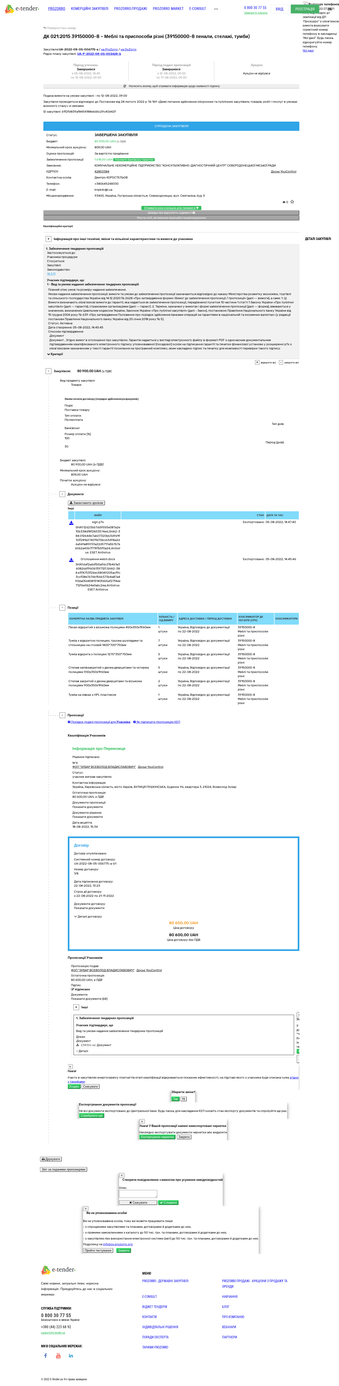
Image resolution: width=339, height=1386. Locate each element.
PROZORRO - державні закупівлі (165, 1281)
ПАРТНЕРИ (229, 1337)
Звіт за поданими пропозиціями (63, 1169)
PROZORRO (56, 8)
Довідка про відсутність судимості (170, 212)
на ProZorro (109, 49)
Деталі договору (89, 916)
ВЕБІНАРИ (229, 1327)
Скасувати (90, 1086)
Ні (183, 1099)
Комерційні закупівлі (89, 8)
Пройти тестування (98, 1250)
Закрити (184, 1137)
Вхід (279, 9)
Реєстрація (305, 9)
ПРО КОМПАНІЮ (233, 1317)
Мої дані (308, 50)
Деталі (83, 1051)
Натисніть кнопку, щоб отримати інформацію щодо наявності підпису (174, 86)
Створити (170, 1202)
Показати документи (87, 807)
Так (175, 1099)
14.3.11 (51, 273)
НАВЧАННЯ (230, 1296)
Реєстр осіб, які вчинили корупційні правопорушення (171, 217)
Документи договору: (90, 904)
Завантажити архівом (87, 503)
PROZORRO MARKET (168, 8)
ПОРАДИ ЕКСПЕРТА (155, 1337)
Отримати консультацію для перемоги (170, 208)
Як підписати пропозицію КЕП (158, 722)
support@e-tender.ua (53, 1332)
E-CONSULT (197, 8)
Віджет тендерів (154, 1307)
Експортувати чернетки (157, 1137)
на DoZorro (129, 49)
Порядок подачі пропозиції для (100, 722)
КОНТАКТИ (149, 1317)
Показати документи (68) (89, 998)
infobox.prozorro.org (118, 1244)
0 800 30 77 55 (255, 8)
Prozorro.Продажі (130, 8)
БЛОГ (225, 1307)
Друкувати (52, 1159)
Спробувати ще (91, 1115)
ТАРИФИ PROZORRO (155, 1347)
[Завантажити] (71, 524)
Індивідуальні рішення (160, 1327)
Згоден (74, 1086)
